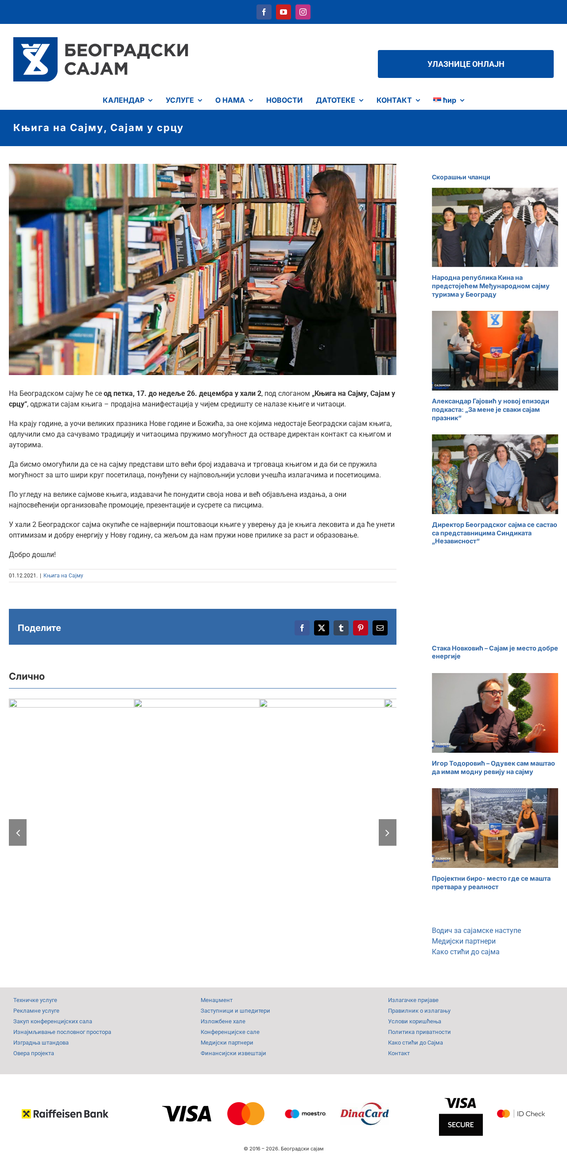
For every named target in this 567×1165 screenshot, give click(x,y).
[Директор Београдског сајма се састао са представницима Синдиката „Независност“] (495, 474)
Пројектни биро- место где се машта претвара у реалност (491, 882)
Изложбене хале (223, 1021)
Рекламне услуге (36, 1010)
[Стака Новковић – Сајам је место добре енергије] (495, 598)
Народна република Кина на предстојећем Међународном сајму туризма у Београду (491, 286)
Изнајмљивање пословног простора (62, 1032)
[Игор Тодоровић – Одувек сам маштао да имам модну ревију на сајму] (495, 713)
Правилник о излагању (419, 1010)
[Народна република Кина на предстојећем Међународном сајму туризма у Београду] (495, 227)
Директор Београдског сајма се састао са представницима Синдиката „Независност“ (494, 533)
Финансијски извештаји (233, 1053)
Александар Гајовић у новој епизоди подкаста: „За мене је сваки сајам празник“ (490, 409)
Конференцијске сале (230, 1032)
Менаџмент (217, 1000)
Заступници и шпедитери (235, 1010)
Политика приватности (419, 1032)
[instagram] (303, 11)
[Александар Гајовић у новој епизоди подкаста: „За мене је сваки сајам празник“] (495, 351)
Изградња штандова (41, 1042)
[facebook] (264, 11)
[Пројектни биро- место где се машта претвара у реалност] (495, 828)
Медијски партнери (464, 941)
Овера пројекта (33, 1053)
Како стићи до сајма (466, 952)
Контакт (399, 1053)
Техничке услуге (35, 1000)
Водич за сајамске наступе (476, 930)
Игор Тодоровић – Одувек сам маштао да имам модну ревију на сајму (493, 767)
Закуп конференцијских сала (52, 1021)
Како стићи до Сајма (415, 1042)
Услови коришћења (414, 1021)
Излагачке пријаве (413, 1000)
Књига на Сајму (63, 576)
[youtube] (283, 11)
